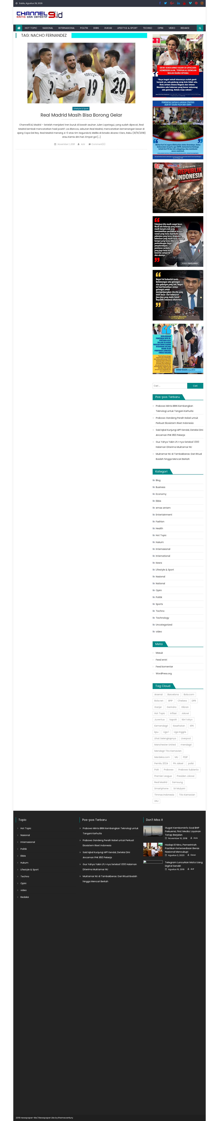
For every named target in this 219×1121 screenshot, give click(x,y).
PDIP (185, 757)
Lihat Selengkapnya (165, 738)
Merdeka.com (162, 757)
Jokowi (185, 713)
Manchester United (165, 744)
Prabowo (168, 769)
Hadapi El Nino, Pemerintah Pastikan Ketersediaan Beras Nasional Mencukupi (182, 848)
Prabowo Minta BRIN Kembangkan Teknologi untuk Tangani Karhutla (174, 408)
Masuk (159, 652)
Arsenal (158, 694)
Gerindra (171, 707)
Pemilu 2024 (161, 763)
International (163, 556)
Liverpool (186, 738)
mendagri (186, 744)
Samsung (177, 782)
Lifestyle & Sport (127, 28)
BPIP (170, 700)
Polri (156, 769)
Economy (161, 494)
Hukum (108, 28)
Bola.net (158, 700)
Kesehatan (179, 725)
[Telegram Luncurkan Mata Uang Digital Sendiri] (153, 980)
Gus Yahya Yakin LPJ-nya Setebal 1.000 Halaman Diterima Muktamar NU (177, 444)
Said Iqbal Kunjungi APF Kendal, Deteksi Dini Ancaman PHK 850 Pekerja (179, 432)
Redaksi (185, 28)
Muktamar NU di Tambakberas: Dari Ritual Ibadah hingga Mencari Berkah (179, 456)
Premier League (163, 776)
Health (159, 528)
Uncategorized (164, 624)
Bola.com (189, 694)
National (160, 583)
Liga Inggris (180, 732)
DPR (194, 700)
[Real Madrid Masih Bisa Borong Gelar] (81, 73)
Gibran (185, 707)
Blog (158, 480)
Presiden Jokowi (185, 776)
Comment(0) (98, 144)
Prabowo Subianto (188, 769)
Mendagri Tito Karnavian (167, 751)
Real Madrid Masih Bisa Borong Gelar (81, 115)
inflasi (173, 713)
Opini (160, 28)
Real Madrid (160, 782)
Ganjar (158, 707)
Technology (162, 617)
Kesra (159, 562)
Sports (159, 604)
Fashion (160, 521)
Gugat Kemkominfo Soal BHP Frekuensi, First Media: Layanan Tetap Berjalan (183, 831)
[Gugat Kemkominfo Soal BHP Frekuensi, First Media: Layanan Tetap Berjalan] (153, 831)
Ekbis (96, 28)
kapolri (173, 719)
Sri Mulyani (179, 788)
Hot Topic (31, 28)
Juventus (159, 719)
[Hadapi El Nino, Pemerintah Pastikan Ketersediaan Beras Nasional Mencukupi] (153, 849)
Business (160, 487)
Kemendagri (161, 725)
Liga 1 (166, 732)
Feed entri (161, 659)
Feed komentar (164, 666)
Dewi (193, 855)
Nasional (48, 28)
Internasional (67, 28)
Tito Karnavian (187, 794)
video (172, 28)
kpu (156, 732)
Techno (147, 28)
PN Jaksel (178, 763)
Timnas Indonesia (164, 794)
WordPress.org (164, 673)
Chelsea (182, 700)
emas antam (163, 507)
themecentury (65, 1117)
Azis (83, 144)
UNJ (156, 801)
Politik (84, 28)
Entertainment (164, 514)
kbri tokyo (187, 719)
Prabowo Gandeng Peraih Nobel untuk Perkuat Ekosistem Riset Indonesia (177, 420)
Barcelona (173, 694)
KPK (192, 725)
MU (176, 757)
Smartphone (161, 788)
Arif (192, 869)
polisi (191, 763)
